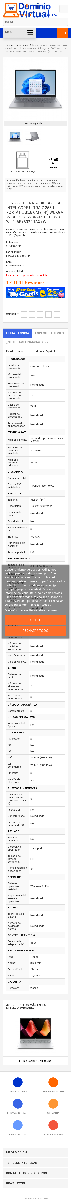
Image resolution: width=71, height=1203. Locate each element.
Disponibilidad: (14, 271)
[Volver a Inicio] (4, 45)
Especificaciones (49, 333)
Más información (16, 610)
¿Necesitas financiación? (27, 342)
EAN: (9, 261)
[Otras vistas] (5, 137)
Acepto (36, 620)
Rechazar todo (36, 631)
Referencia (12, 242)
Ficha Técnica (17, 333)
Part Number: (13, 251)
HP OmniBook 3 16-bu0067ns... (35, 1060)
